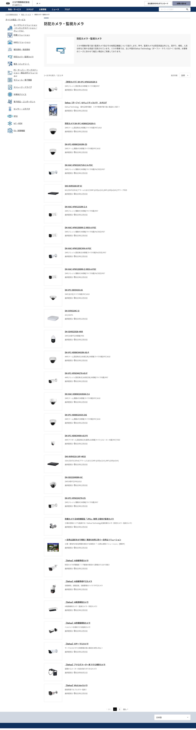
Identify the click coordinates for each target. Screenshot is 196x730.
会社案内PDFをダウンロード (158, 3)
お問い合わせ (181, 3)
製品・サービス (14, 9)
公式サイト (18, 5)
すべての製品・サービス (15, 19)
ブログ (67, 9)
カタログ (30, 9)
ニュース (55, 9)
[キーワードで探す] (187, 9)
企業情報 (42, 9)
